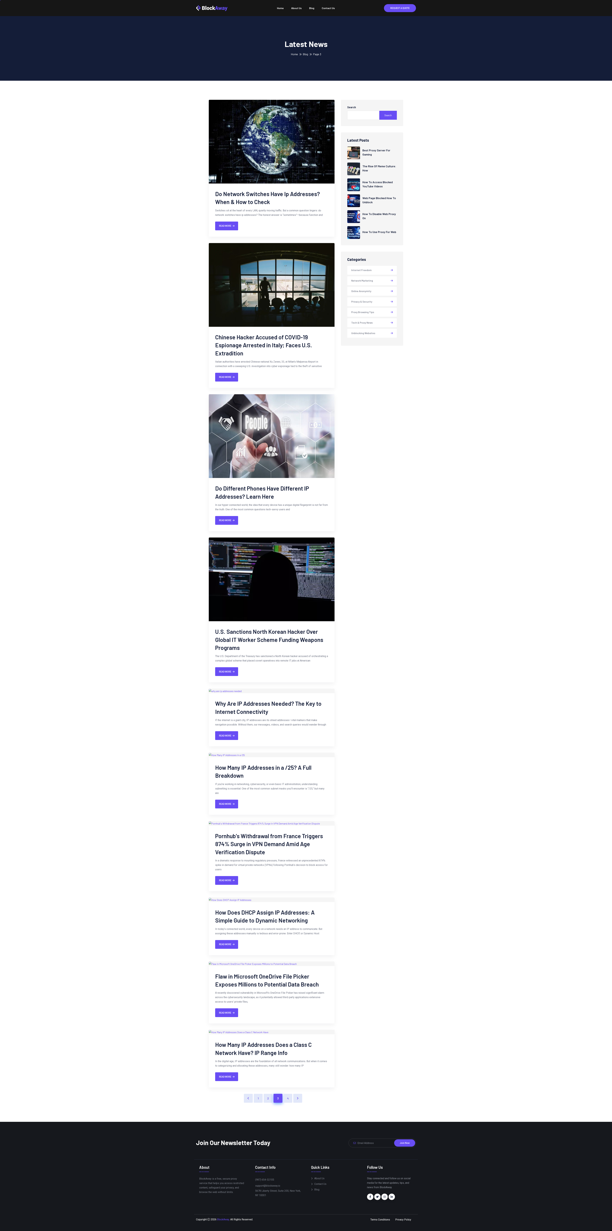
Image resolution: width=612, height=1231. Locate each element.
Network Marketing (362, 280)
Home (280, 8)
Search (351, 107)
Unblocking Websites (363, 333)
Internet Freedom (361, 270)
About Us (296, 8)
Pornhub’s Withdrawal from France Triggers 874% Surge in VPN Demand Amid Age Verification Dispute (269, 843)
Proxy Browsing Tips (362, 312)
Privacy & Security (361, 301)
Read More (225, 226)
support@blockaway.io (267, 1185)
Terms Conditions (380, 1219)
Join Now (405, 1143)
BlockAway (223, 1219)
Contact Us (328, 8)
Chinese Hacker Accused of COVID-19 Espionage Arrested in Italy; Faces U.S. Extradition (263, 345)
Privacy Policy (403, 1219)
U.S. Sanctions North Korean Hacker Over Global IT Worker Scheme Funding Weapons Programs (269, 639)
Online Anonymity (361, 291)
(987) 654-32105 (264, 1179)
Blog (311, 8)
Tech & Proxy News (362, 322)
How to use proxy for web (379, 232)
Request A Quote (400, 8)
